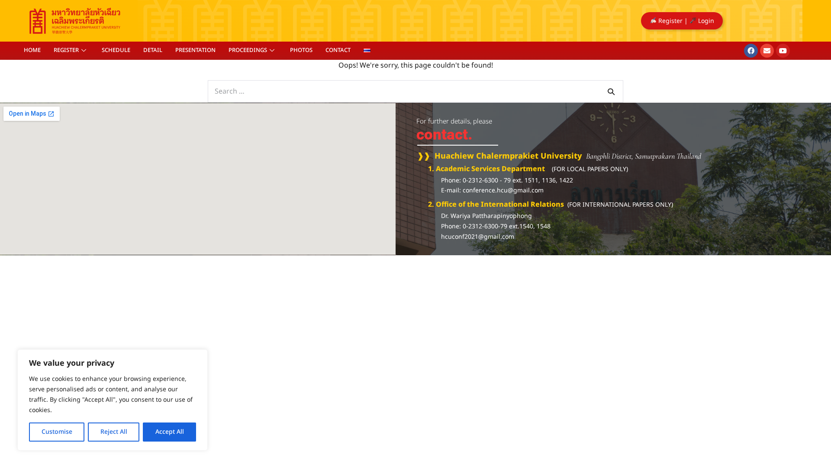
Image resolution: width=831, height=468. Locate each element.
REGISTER (66, 50)
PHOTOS (301, 50)
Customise (57, 431)
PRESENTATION (195, 50)
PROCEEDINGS (248, 50)
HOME (32, 50)
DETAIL (152, 50)
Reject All (113, 431)
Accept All (169, 431)
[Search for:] (415, 91)
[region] (112, 400)
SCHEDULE (116, 50)
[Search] (611, 91)
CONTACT (338, 50)
